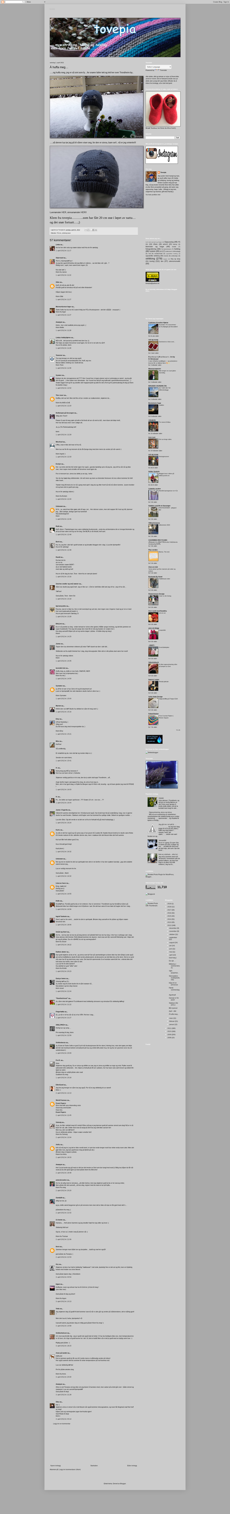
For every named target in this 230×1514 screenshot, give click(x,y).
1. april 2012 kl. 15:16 (63, 712)
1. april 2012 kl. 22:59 (63, 1035)
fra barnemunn (166, 249)
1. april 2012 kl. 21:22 (63, 1004)
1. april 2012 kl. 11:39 (63, 368)
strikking (150, 258)
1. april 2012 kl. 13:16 (63, 577)
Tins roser (59, 395)
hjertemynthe (61, 606)
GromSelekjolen (164, 647)
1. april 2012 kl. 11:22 (63, 275)
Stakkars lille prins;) (173, 1004)
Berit (57, 542)
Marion (58, 706)
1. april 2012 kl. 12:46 (63, 519)
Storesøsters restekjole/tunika (174, 978)
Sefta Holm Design (155, 697)
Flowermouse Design (156, 594)
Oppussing (169, 242)
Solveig (58, 1122)
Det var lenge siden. (165, 439)
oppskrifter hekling (172, 253)
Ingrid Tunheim (61, 916)
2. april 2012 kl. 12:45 (63, 1115)
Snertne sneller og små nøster (67, 584)
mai (170, 952)
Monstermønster (154, 369)
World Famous (61, 1100)
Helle (58, 901)
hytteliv (152, 251)
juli (170, 946)
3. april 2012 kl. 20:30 (63, 1377)
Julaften (161, 405)
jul (161, 251)
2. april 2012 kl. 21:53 (63, 1257)
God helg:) (172, 958)
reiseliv (166, 256)
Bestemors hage (154, 403)
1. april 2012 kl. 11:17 (63, 251)
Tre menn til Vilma (164, 422)
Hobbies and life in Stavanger (159, 506)
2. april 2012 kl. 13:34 (63, 1137)
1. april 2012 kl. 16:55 (63, 894)
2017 (169, 910)
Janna (58, 644)
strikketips (174, 256)
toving (152, 261)
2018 (169, 907)
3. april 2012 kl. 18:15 (63, 1346)
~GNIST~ (151, 645)
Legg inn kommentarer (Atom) (70, 1469)
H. (56, 768)
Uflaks (155, 244)
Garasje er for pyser (174, 999)
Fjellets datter (61, 952)
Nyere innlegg (55, 1466)
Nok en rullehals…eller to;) (168, 854)
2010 (169, 1031)
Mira (57, 741)
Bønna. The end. (164, 552)
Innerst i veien (153, 679)
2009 (169, 1035)
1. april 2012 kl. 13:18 (63, 599)
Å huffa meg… (174, 1014)
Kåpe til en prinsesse (173, 984)
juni (170, 949)
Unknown (59, 506)
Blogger (123, 1484)
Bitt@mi (59, 624)
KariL (58, 830)
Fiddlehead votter (164, 579)
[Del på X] (91, 230)
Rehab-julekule (164, 681)
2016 (169, 913)
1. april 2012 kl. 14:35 (63, 661)
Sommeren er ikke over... (167, 342)
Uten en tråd (153, 567)
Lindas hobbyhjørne (63, 338)
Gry (57, 1264)
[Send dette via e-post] (86, 230)
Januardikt (162, 840)
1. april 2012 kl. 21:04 (63, 991)
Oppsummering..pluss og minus (160, 812)
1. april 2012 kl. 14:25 (63, 636)
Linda (58, 245)
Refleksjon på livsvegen (65, 413)
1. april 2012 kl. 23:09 (63, 1053)
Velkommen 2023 (164, 525)
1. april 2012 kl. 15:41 (63, 761)
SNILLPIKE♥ (60, 1025)
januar (171, 1024)
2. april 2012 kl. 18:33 (63, 1157)
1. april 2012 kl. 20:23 (63, 971)
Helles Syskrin (153, 471)
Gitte (57, 282)
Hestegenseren (164, 456)
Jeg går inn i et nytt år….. (167, 824)
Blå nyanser (173, 1008)
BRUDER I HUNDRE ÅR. (157, 386)
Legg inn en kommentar (61, 1424)
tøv (162, 261)
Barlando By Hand (155, 577)
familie (174, 246)
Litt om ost (162, 613)
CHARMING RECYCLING (157, 540)
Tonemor (59, 355)
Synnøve (59, 686)
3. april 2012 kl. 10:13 (63, 1301)
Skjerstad (59, 258)
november (173, 931)
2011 (169, 1028)
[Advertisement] (94, 1444)
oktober (172, 934)
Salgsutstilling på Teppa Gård (168, 699)
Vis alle (178, 730)
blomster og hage (155, 246)
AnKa (58, 1145)
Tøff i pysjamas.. (174, 972)
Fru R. (58, 1060)
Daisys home (61, 978)
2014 (169, 919)
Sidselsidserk (153, 662)
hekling (177, 249)
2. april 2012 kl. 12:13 (63, 1093)
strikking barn (66, 233)
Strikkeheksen (61, 1333)
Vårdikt (161, 798)
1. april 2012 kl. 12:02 (63, 388)
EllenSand (59, 1085)
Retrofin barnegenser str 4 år (168, 491)
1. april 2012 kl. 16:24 (63, 823)
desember (173, 928)
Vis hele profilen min (153, 195)
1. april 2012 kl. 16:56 (63, 909)
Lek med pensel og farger (154, 242)
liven (57, 1247)
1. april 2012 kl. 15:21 (63, 734)
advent (165, 244)
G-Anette (59, 1220)
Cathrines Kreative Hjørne (158, 323)
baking (175, 244)
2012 (169, 925)
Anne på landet (61, 1353)
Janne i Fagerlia (62, 810)
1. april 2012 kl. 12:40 (63, 499)
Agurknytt (172, 995)
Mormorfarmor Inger (63, 307)
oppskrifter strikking (153, 256)
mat (149, 253)
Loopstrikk (162, 630)
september (173, 937)
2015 (169, 916)
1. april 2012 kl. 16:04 (63, 803)
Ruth (57, 526)
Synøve (58, 375)
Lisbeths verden (154, 489)
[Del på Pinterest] (96, 230)
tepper (165, 259)
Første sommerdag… (174, 990)
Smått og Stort (61, 932)
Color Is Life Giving (165, 596)
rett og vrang (153, 340)
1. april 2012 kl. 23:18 (63, 1078)
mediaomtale (158, 253)
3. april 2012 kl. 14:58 (63, 1326)
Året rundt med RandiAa (157, 611)
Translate (163, 70)
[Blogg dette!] (88, 230)
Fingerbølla (60, 1012)
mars (171, 1018)
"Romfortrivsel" (62, 998)
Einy (57, 719)
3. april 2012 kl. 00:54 (63, 1277)
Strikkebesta (60, 1043)
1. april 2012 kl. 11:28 (63, 330)
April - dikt (172, 1011)
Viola (57, 1309)
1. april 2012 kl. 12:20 (63, 406)
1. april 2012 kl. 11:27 (63, 299)
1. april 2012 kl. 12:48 (63, 534)
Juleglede (152, 420)
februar (172, 1021)
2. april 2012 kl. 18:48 (63, 1173)
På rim (59, 233)
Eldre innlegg (132, 1466)
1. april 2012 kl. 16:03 (63, 789)
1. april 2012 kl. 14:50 (63, 679)
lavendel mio (60, 668)
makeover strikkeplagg (172, 251)
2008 (169, 1038)
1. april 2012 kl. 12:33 (63, 457)
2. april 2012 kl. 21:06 (63, 1239)
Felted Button (153, 714)
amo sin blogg (153, 628)
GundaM (59, 1198)
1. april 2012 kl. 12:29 (63, 435)
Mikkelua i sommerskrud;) (174, 966)
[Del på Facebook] (93, 230)
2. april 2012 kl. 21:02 (63, 1213)
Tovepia (163, 172)
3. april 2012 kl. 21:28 (63, 1395)
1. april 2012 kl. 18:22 (63, 945)
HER (64, 212)
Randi (58, 557)
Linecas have (61, 883)
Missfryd (59, 442)
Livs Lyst (151, 437)
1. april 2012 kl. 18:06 (63, 925)
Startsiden (94, 1466)
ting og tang (175, 259)
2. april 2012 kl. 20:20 (63, 1190)
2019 (169, 904)
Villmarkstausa (154, 523)
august (172, 943)
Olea (57, 1402)
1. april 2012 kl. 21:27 (63, 1018)
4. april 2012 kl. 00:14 (63, 1419)
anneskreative (61, 1180)
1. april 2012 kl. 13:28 (63, 617)
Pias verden (152, 550)
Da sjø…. (172, 961)
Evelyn (58, 464)
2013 (169, 922)
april (171, 955)
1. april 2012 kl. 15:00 (63, 699)
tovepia (52, 9)
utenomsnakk (174, 261)
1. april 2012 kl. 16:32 (63, 852)
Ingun (58, 1284)
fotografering (151, 249)
